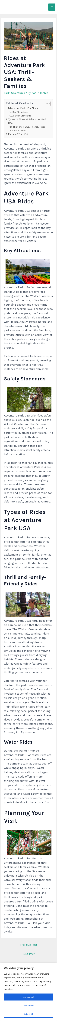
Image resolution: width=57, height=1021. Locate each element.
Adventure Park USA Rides (23, 108)
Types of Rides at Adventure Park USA (27, 121)
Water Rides (20, 130)
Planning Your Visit (18, 134)
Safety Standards (22, 116)
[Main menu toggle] (51, 7)
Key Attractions (20, 112)
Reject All (29, 1014)
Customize (28, 1005)
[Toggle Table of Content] (46, 103)
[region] (28, 992)
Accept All (28, 997)
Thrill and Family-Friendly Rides (29, 127)
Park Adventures (14, 93)
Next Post (28, 954)
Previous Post (28, 944)
